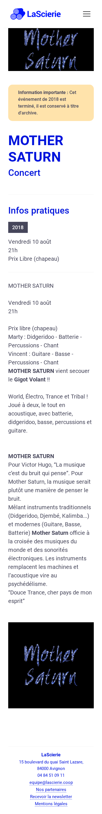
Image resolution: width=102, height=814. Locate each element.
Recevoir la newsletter (51, 796)
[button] (87, 14)
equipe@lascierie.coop (51, 782)
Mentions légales (51, 803)
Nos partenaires (51, 789)
